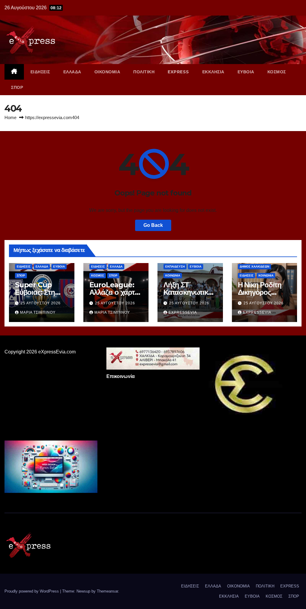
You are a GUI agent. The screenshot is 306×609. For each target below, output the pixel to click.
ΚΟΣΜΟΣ (276, 72)
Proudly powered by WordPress (32, 591)
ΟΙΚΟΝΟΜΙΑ (107, 72)
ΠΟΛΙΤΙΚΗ (143, 72)
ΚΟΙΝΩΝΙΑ (172, 275)
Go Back (153, 225)
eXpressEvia (183, 312)
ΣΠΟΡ (17, 87)
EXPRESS (178, 72)
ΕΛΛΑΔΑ (72, 72)
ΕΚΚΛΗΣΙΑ (213, 72)
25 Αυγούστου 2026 (41, 303)
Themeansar (107, 591)
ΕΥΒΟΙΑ (246, 72)
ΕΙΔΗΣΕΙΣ (40, 72)
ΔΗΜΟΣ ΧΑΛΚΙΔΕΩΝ (254, 266)
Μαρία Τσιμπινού (38, 312)
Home (10, 117)
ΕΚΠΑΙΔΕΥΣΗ (175, 266)
